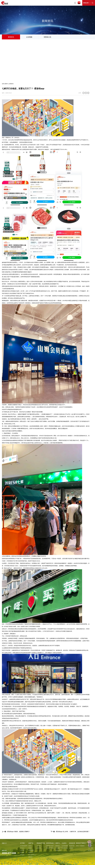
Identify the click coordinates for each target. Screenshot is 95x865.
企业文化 (22, 848)
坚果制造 (39, 848)
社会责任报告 (65, 848)
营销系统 (22, 852)
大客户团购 (90, 848)
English (86, 3)
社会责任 (64, 843)
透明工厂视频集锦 (80, 845)
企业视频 (29, 37)
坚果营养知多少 (50, 843)
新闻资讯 (11, 37)
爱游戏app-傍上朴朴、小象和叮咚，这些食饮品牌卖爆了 (72, 831)
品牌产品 (30, 843)
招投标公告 (47, 37)
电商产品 (30, 852)
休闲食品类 (31, 850)
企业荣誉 (22, 850)
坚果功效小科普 (49, 848)
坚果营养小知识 (49, 845)
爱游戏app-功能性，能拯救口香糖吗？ (18, 831)
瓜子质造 (39, 845)
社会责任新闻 (65, 845)
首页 (3, 83)
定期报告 (71, 848)
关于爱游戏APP (23, 845)
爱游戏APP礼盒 (32, 854)
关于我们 (22, 843)
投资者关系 (72, 843)
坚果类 (30, 848)
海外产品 (30, 859)
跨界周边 (30, 857)
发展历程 (22, 854)
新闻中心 (7, 83)
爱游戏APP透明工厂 (81, 843)
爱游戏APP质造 (41, 843)
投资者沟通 (71, 845)
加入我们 (90, 850)
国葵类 (30, 845)
